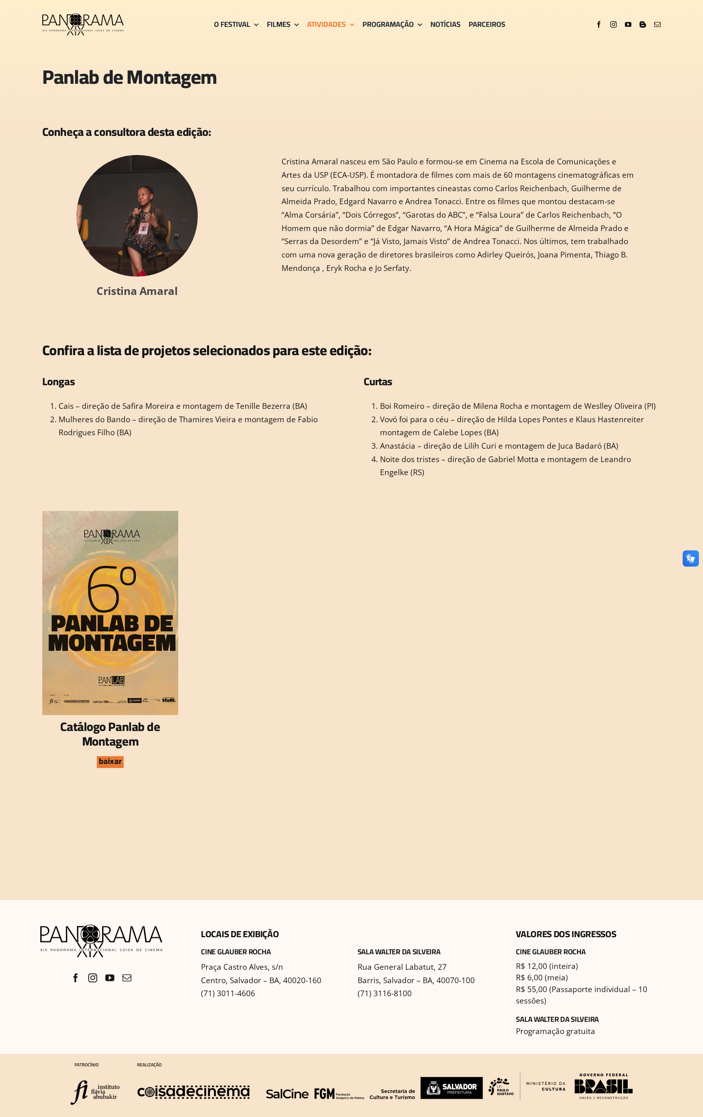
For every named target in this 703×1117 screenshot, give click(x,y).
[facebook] (599, 24)
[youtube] (628, 24)
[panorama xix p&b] (83, 17)
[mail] (657, 24)
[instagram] (613, 24)
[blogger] (643, 24)
